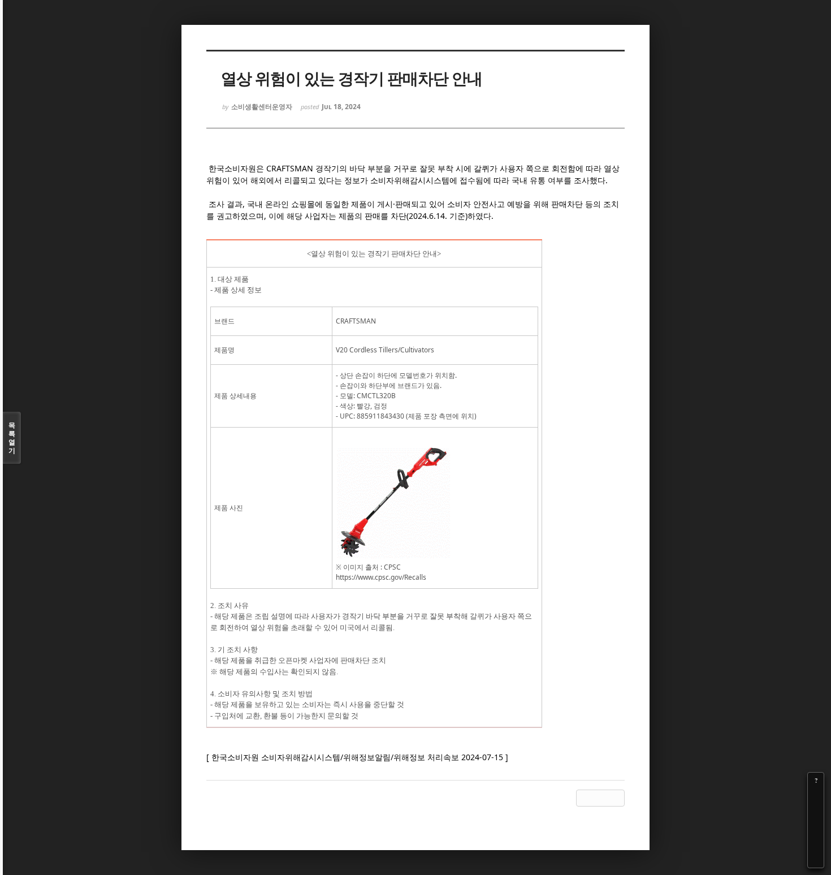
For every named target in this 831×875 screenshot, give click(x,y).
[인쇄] (816, 860)
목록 (11, 437)
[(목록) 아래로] (816, 844)
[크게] (816, 796)
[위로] (816, 828)
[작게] (816, 812)
